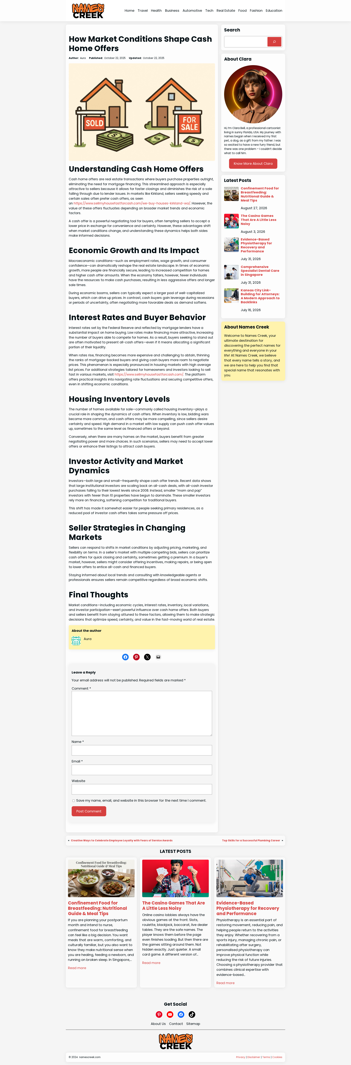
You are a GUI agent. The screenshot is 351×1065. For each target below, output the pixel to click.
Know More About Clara (253, 163)
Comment (81, 688)
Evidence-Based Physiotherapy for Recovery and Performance (256, 245)
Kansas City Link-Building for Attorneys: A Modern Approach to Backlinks (260, 296)
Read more (77, 968)
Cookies (277, 1057)
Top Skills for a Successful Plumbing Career (251, 840)
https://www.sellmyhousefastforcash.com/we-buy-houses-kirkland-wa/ (132, 203)
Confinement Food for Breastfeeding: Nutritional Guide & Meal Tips (260, 194)
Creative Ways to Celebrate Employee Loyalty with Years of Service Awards (122, 840)
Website (78, 781)
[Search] (274, 41)
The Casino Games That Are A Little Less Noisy (258, 220)
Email (77, 761)
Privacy (240, 1057)
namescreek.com (90, 1057)
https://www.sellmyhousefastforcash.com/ (149, 374)
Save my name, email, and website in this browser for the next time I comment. (141, 800)
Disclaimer (253, 1057)
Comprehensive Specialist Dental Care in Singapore (260, 271)
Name (78, 741)
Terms (266, 1057)
